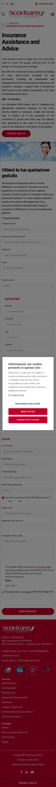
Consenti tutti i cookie (28, 420)
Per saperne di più (16, 395)
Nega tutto (28, 411)
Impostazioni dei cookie (27, 403)
